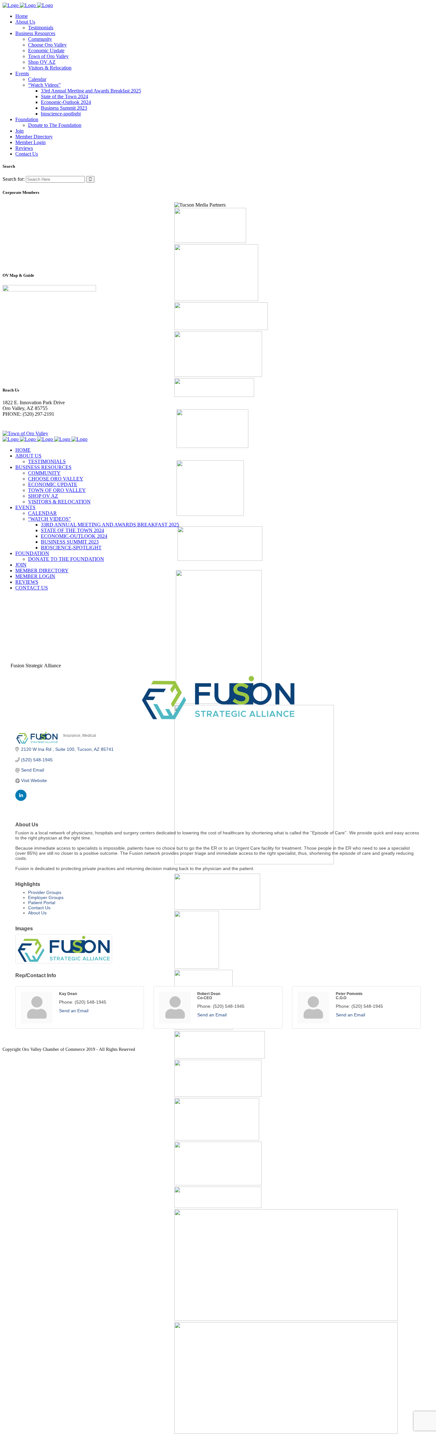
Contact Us (39, 907)
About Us (37, 912)
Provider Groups (44, 892)
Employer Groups (46, 897)
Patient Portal (41, 902)
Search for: (14, 179)
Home (9, 611)
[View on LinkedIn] (20, 799)
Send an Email (73, 1010)
